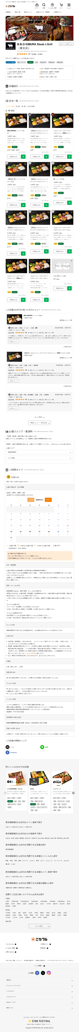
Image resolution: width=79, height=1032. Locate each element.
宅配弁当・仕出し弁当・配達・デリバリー (11, 960)
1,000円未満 (9, 888)
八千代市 (48, 904)
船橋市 (7, 904)
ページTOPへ (38, 966)
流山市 (42, 904)
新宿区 (24, 913)
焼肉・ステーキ (23, 860)
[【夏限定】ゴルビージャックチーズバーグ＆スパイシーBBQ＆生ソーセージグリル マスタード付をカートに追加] (46, 157)
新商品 (17, 838)
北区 (37, 915)
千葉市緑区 (52, 901)
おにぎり (66, 860)
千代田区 (8, 913)
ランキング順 (10, 106)
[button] (39, 452)
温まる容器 (41, 838)
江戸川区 (8, 917)
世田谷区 (8, 915)
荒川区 (42, 915)
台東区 (36, 913)
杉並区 (26, 915)
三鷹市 (34, 917)
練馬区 (53, 915)
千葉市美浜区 (61, 901)
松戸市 (13, 904)
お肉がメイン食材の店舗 (25, 876)
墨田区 (42, 913)
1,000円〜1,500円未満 (19, 888)
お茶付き (8, 838)
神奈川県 (28, 68)
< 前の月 (31, 499)
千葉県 (18, 68)
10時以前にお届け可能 (50, 838)
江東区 (48, 913)
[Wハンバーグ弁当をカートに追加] (69, 203)
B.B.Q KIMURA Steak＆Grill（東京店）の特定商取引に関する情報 (26, 723)
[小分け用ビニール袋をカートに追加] (69, 288)
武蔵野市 (27, 917)
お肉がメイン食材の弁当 (25, 827)
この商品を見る (67, 347)
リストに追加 (65, 44)
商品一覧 (17, 12)
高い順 (18, 106)
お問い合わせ (10, 952)
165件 (35, 54)
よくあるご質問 (29, 653)
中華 (15, 860)
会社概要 (28, 1024)
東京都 (23, 68)
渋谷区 (14, 915)
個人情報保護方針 (38, 1024)
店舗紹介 (8, 12)
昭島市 (45, 917)
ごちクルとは (10, 944)
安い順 (24, 106)
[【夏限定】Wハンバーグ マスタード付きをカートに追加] (23, 205)
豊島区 (31, 915)
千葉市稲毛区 (34, 901)
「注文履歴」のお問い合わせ (34, 609)
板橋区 (48, 915)
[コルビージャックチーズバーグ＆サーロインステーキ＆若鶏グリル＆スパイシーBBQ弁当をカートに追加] (46, 300)
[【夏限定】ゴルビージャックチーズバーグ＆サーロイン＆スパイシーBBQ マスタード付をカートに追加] (23, 253)
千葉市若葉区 (43, 901)
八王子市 (15, 917)
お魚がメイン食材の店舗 (12, 876)
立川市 (21, 917)
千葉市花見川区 (25, 901)
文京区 (30, 913)
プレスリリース (48, 1024)
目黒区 (59, 913)
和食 (7, 860)
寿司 (37, 860)
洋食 (11, 860)
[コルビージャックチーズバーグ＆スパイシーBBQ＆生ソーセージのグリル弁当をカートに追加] (23, 300)
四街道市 (8, 906)
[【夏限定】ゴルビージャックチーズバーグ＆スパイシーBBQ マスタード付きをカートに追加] (46, 205)
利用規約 (43, 948)
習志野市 (31, 904)
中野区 (20, 915)
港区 (19, 913)
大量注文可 (34, 838)
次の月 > (48, 499)
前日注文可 (28, 838)
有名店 (12, 838)
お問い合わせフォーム (33, 618)
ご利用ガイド (57, 12)
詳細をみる (13, 156)
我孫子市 (55, 904)
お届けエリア (10, 448)
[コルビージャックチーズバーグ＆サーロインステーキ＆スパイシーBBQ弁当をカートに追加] (69, 251)
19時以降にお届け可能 (63, 838)
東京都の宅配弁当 (29, 960)
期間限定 (21, 838)
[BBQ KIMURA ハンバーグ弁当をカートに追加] (23, 157)
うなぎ (13, 864)
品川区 (53, 913)
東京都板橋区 (10, 849)
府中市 (39, 917)
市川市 (68, 901)
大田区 (65, 913)
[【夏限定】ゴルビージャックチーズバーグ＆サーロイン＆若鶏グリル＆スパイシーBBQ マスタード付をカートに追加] (46, 251)
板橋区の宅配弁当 (40, 960)
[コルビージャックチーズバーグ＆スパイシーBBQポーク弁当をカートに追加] (69, 157)
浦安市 (68, 904)
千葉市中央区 (14, 901)
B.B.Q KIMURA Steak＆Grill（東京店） (34, 46)
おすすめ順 (31, 106)
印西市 (14, 906)
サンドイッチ (58, 860)
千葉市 (7, 901)
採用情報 (43, 1024)
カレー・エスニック (46, 860)
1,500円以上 (28, 888)
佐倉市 (24, 904)
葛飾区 (65, 915)
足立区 (59, 915)
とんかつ (32, 860)
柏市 (37, 904)
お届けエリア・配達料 (43, 12)
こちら (34, 558)
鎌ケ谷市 (62, 904)
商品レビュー (28, 12)
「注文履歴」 (19, 607)
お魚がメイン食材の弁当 (12, 827)
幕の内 (8, 864)
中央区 (14, 913)
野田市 (19, 904)
